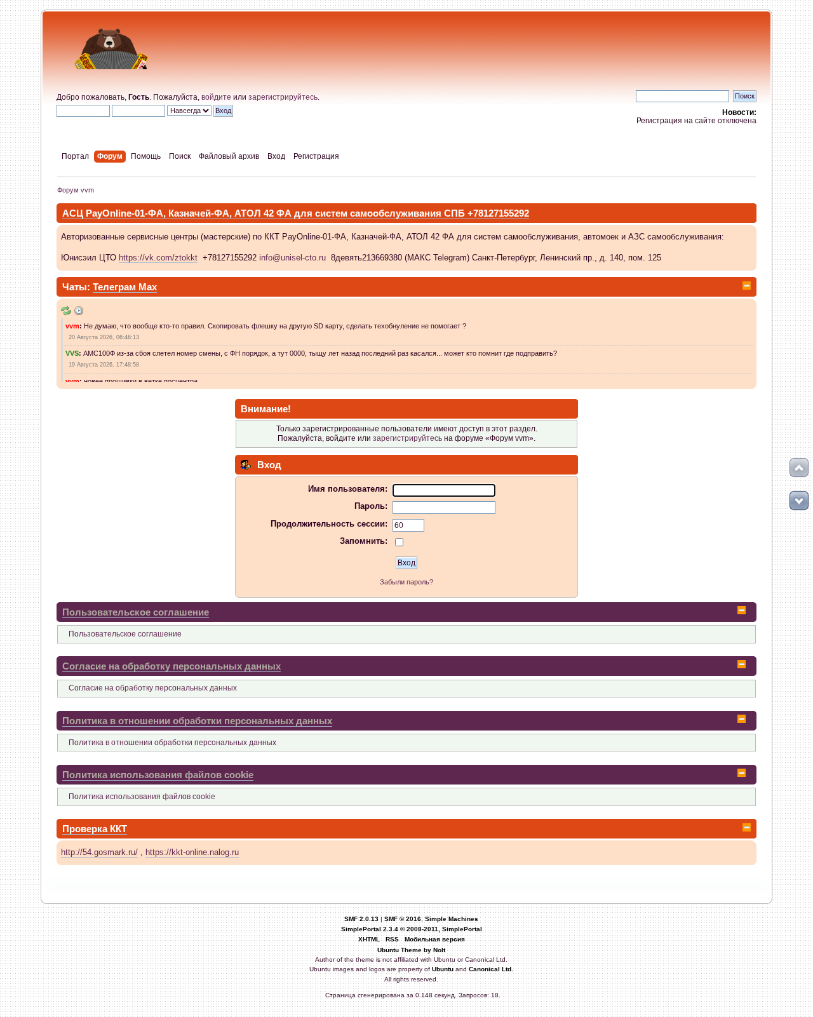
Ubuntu (443, 969)
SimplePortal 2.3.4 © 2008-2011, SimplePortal (411, 929)
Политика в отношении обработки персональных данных (197, 720)
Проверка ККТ (94, 828)
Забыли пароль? (406, 582)
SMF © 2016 (402, 918)
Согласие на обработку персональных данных (171, 666)
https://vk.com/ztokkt (158, 257)
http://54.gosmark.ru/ (99, 852)
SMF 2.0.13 (361, 918)
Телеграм (115, 286)
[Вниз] (799, 500)
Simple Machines (451, 918)
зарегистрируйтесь (283, 97)
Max (147, 286)
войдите (216, 97)
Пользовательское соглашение (135, 612)
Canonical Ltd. (491, 969)
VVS (72, 353)
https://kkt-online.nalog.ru (192, 852)
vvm (72, 326)
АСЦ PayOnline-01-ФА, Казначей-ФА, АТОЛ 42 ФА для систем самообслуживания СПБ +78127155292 (295, 213)
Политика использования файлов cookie (157, 774)
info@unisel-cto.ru (292, 257)
